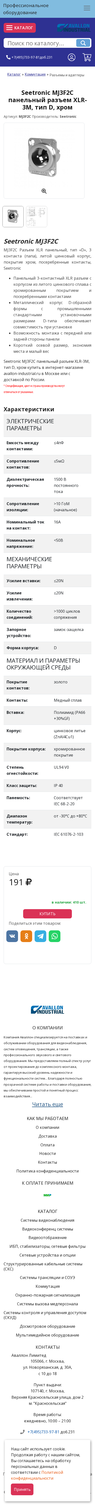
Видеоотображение (47, 1237)
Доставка (47, 1136)
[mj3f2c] (44, 158)
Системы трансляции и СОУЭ (47, 1277)
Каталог (23, 27)
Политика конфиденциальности (47, 1171)
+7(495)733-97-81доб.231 (32, 57)
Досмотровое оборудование (47, 1326)
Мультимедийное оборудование (47, 1335)
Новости (47, 1153)
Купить (47, 913)
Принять (22, 1489)
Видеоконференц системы (47, 1229)
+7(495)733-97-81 (43, 1432)
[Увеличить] (44, 191)
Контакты (47, 1162)
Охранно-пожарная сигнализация (47, 1295)
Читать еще (47, 1104)
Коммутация (35, 74)
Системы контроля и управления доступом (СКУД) (45, 1315)
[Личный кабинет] (72, 57)
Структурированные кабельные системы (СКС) (43, 1266)
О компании (47, 1127)
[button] (86, 57)
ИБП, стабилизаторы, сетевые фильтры (48, 1246)
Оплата (47, 1145)
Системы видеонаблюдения (47, 1220)
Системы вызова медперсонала (47, 1304)
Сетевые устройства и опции (47, 1255)
